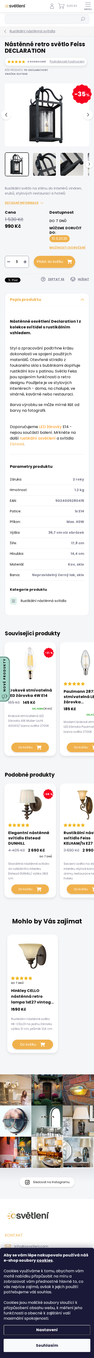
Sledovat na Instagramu (51, 1182)
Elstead (17, 444)
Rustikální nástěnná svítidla (43, 600)
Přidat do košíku (50, 261)
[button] (32, 1018)
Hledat (83, 19)
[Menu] (88, 6)
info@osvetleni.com (31, 1246)
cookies (45, 1260)
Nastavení (47, 1330)
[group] (47, 996)
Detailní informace (22, 203)
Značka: (16, 74)
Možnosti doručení (67, 248)
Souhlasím (47, 1345)
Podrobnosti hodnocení (67, 61)
